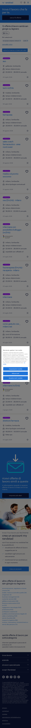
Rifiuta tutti (15, 373)
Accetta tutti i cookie (15, 378)
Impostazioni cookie (15, 369)
